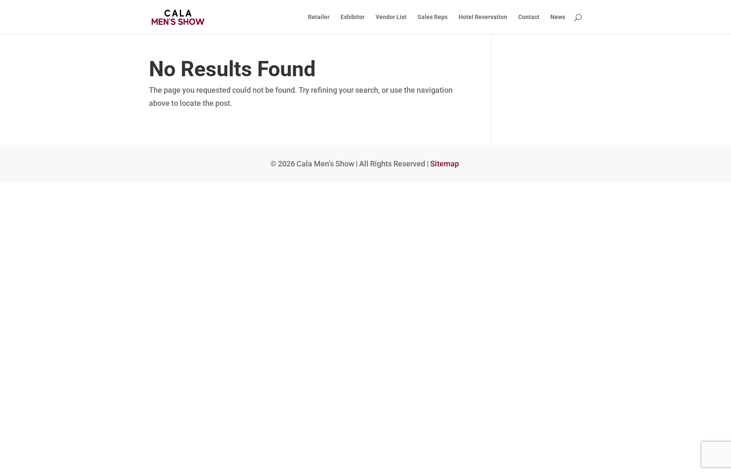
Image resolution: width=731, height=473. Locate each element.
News (557, 17)
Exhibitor (353, 17)
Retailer (319, 17)
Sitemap (444, 163)
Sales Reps (433, 17)
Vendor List (391, 17)
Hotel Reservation (483, 17)
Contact (528, 17)
